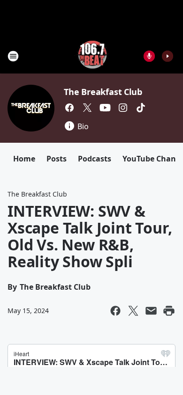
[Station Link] (92, 56)
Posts (56, 159)
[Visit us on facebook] (69, 107)
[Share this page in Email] (151, 310)
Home (24, 159)
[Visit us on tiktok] (140, 107)
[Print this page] (168, 310)
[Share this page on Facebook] (115, 310)
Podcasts (94, 159)
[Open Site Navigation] (13, 56)
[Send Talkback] (149, 56)
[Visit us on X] (87, 107)
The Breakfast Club (103, 91)
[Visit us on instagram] (123, 107)
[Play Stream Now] (167, 56)
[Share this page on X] (133, 310)
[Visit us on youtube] (105, 107)
